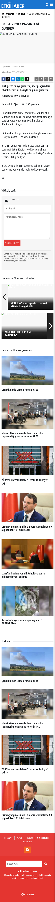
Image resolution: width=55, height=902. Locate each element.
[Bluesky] (13, 79)
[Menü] (51, 4)
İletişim (30, 838)
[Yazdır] (36, 79)
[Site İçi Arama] (47, 4)
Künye (19, 838)
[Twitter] (8, 79)
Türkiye (21, 14)
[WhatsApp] (22, 79)
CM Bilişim (30, 894)
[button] (41, 79)
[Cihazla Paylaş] (27, 79)
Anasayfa (9, 14)
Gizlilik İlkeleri (43, 838)
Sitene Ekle (27, 841)
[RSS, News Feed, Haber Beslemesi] (27, 850)
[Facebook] (4, 79)
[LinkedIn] (18, 79)
